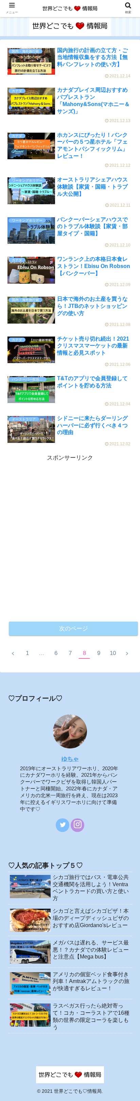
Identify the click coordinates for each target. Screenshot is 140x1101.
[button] (125, 764)
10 (113, 653)
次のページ (73, 628)
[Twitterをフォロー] (62, 825)
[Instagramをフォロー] (77, 825)
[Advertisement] (70, 533)
